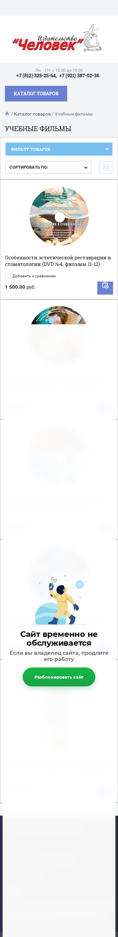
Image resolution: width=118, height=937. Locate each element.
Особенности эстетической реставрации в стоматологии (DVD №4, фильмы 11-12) (58, 260)
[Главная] (7, 114)
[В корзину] (105, 288)
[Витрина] (105, 167)
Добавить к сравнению (33, 276)
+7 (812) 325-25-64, (36, 75)
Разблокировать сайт (59, 677)
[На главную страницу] (57, 39)
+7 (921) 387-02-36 (79, 75)
